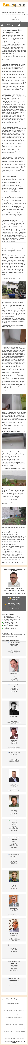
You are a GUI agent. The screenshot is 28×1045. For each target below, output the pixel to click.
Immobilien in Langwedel (20, 1031)
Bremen (14, 58)
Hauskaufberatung (18, 203)
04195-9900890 (14, 721)
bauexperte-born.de (14, 832)
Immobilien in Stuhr (18, 1003)
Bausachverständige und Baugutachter (14, 248)
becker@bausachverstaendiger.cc (14, 790)
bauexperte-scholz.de (14, 815)
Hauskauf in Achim (7, 1021)
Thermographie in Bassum (14, 1035)
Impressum (22, 1038)
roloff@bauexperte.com (14, 862)
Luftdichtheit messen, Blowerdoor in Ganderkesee (14, 1024)
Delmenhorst (13, 56)
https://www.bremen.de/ (19, 276)
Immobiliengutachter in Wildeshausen (12, 1038)
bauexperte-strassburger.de (14, 915)
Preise (8, 24)
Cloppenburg (22, 58)
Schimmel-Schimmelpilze (15, 82)
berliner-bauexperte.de (14, 863)
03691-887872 (14, 813)
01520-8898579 (15, 19)
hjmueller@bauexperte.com (14, 985)
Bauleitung (21, 167)
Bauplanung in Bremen (10, 1003)
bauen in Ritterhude (20, 1010)
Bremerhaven (9, 58)
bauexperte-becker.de (14, 791)
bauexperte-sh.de (14, 723)
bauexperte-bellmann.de (14, 953)
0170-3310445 (14, 678)
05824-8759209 (14, 691)
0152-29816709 (14, 759)
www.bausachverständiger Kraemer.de (11, 251)
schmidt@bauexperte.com (14, 760)
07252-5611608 (14, 968)
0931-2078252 (14, 951)
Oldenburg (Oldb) (6, 89)
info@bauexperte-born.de (14, 831)
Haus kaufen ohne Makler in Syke (18, 1021)
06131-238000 (14, 938)
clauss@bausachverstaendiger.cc (15, 21)
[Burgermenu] (26, 24)
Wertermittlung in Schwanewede (9, 1028)
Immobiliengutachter (14, 99)
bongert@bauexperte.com (14, 692)
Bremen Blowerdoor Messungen (10, 223)
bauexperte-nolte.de (14, 748)
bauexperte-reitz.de (14, 970)
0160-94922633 (14, 789)
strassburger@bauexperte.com (14, 914)
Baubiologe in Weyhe (7, 1007)
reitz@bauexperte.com (14, 969)
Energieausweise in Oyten (14, 1014)
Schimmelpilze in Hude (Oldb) (8, 1031)
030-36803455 (14, 861)
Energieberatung (8, 143)
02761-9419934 (14, 830)
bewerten (5, 200)
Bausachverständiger (7, 187)
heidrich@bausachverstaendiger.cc (14, 722)
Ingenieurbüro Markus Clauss (14, 17)
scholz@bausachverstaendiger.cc (14, 814)
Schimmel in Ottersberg (20, 1028)
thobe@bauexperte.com (14, 679)
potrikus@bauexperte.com (14, 890)
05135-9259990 (14, 746)
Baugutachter (11, 185)
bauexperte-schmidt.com (14, 761)
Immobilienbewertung (7, 115)
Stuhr (18, 56)
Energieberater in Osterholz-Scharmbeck (14, 1017)
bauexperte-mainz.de (14, 940)
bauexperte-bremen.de (14, 652)
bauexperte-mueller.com (14, 986)
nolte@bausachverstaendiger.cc (14, 747)
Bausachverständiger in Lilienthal (18, 1007)
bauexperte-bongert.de (14, 693)
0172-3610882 (14, 913)
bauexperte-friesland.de (14, 680)
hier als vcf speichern (14, 608)
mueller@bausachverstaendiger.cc (14, 939)
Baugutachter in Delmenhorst (9, 1010)
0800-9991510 (14, 888)
